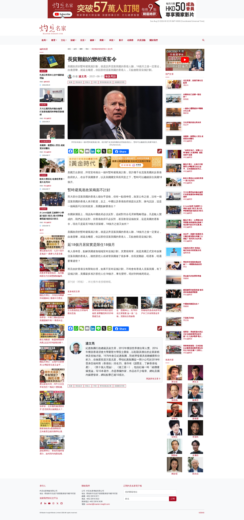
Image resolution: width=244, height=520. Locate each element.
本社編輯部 (47, 118)
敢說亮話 (110, 76)
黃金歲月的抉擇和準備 (192, 276)
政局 (44, 40)
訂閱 (173, 499)
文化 (63, 40)
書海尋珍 (43, 71)
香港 (87, 49)
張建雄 (186, 278)
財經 (73, 40)
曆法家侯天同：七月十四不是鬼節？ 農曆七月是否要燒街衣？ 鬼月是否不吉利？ (52, 254)
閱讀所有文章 (152, 378)
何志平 (186, 125)
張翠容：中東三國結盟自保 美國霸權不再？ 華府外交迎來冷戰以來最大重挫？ (52, 320)
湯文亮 (83, 76)
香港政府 (78, 82)
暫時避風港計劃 (105, 82)
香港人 (87, 82)
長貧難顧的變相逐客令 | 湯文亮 (102, 49)
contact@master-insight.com (98, 504)
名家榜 (130, 40)
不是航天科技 (188, 318)
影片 (121, 40)
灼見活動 (141, 40)
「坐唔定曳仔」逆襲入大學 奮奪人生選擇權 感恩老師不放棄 (193, 152)
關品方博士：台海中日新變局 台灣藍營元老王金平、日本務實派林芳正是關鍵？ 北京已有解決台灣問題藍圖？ (193, 169)
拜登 (95, 82)
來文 (185, 267)
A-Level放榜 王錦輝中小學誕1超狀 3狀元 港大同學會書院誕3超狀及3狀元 (52, 215)
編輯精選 (47, 82)
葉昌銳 (186, 99)
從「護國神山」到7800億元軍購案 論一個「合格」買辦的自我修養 (127, 313)
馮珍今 (186, 85)
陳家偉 (186, 113)
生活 (82, 40)
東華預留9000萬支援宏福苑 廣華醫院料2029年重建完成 (102, 313)
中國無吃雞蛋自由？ (191, 304)
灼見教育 (43, 175)
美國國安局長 (120, 82)
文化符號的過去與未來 (192, 122)
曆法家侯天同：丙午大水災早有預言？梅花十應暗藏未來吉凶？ (52, 387)
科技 (111, 40)
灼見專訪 (43, 105)
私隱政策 (201, 513)
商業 (102, 40)
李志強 (186, 320)
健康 (92, 40)
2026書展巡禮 (45, 141)
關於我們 (154, 40)
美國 (70, 82)
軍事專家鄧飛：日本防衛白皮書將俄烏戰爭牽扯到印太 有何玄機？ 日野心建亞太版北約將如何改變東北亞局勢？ (193, 350)
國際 (81, 49)
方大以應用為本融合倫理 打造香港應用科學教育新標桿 (52, 111)
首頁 (69, 49)
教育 (53, 40)
